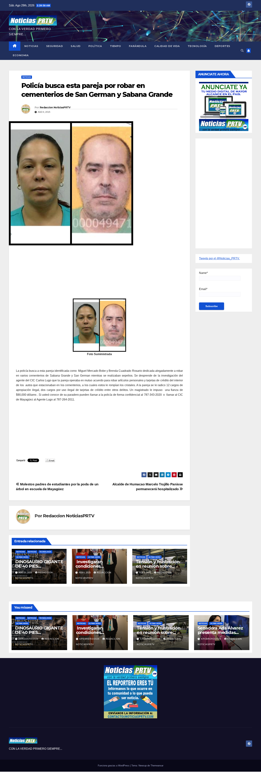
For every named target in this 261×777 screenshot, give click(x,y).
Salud (76, 46)
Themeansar (157, 765)
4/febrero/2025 (211, 639)
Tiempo (115, 46)
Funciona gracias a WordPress (114, 765)
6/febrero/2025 (89, 639)
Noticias (31, 46)
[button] (242, 50)
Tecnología (197, 46)
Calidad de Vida (167, 46)
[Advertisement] (99, 274)
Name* (203, 272)
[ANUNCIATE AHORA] (223, 106)
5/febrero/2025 (150, 639)
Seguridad (54, 46)
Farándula (138, 46)
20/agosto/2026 (28, 639)
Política (95, 46)
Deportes (222, 46)
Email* (203, 289)
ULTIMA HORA (22, 557)
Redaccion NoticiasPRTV (55, 107)
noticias (20, 552)
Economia (21, 55)
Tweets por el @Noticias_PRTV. (219, 258)
